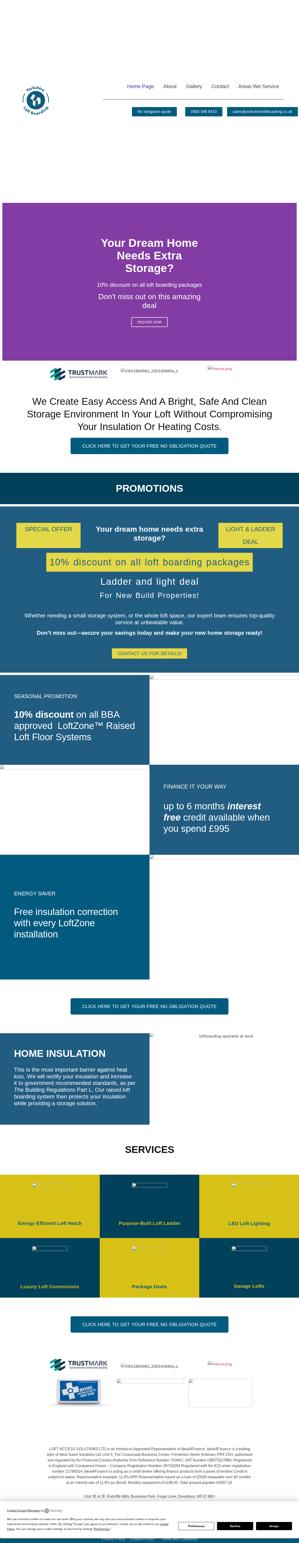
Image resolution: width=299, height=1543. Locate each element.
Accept (274, 1526)
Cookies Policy (142, 1539)
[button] (7, 282)
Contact (220, 86)
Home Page (140, 86)
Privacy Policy (113, 1539)
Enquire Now (149, 322)
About (170, 86)
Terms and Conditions (179, 1539)
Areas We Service (258, 86)
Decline (235, 1526)
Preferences (196, 1526)
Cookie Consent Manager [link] (23, 1510)
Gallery (194, 86)
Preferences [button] (102, 1529)
